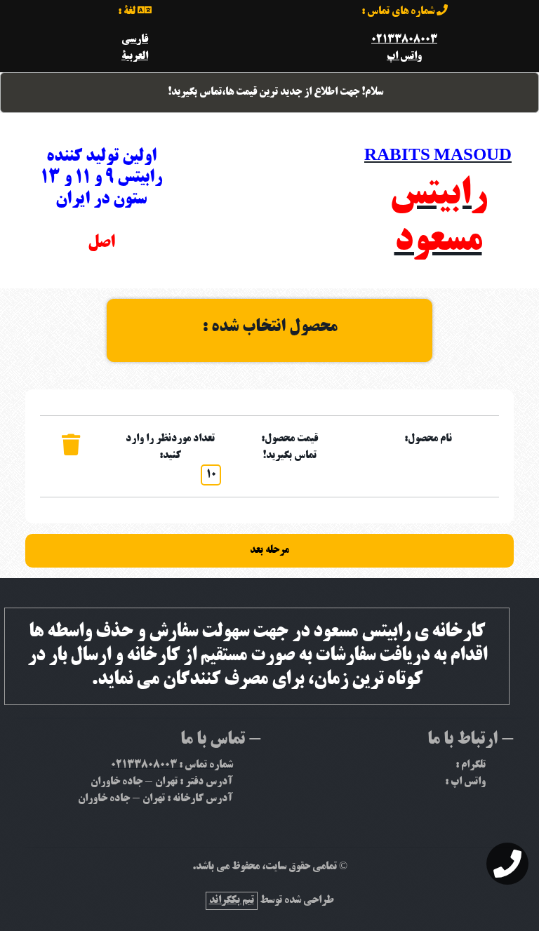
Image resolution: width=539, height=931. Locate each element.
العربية (134, 56)
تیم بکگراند (231, 900)
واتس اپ (404, 56)
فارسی (134, 40)
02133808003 (404, 40)
